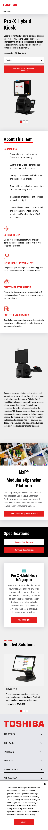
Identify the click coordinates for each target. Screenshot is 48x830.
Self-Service (6, 12)
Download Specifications (24, 550)
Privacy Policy (29, 814)
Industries (9, 734)
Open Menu (44, 4)
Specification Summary (24, 542)
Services (8, 760)
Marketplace (11, 769)
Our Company (10, 778)
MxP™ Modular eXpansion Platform (24, 513)
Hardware (9, 751)
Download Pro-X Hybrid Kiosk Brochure (24, 69)
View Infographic (24, 620)
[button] (21, 121)
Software (9, 743)
